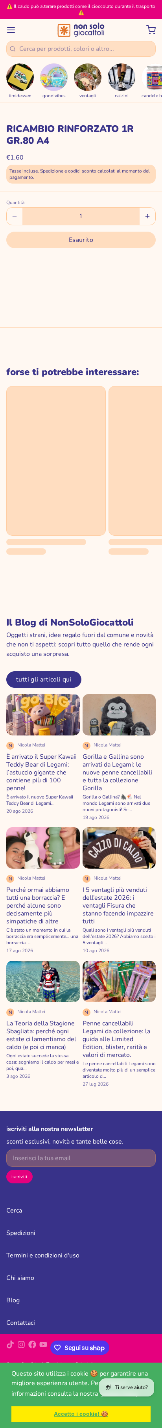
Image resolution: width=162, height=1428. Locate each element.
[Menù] (14, 30)
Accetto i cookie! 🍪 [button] (81, 1414)
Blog (13, 1300)
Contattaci (20, 1322)
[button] (81, 240)
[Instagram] (21, 1348)
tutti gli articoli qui (44, 679)
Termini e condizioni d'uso (42, 1255)
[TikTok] (10, 1348)
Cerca (14, 1210)
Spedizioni (20, 1233)
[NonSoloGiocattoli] (81, 30)
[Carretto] (148, 30)
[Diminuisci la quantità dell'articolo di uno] (14, 216)
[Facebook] (32, 1348)
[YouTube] (43, 1348)
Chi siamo (20, 1278)
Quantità (15, 202)
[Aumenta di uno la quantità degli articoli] (147, 216)
